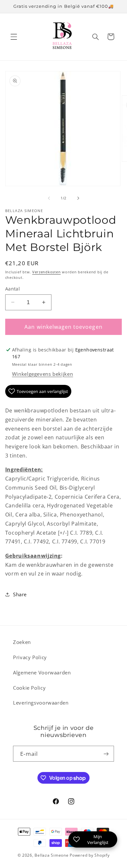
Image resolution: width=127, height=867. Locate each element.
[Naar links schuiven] (49, 198)
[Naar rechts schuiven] (78, 198)
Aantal (12, 289)
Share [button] (20, 594)
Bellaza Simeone (51, 855)
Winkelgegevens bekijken (42, 374)
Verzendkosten (46, 272)
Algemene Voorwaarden (42, 672)
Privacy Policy (30, 657)
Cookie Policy (29, 687)
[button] (13, 36)
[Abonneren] (106, 754)
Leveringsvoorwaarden (41, 702)
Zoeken (22, 642)
